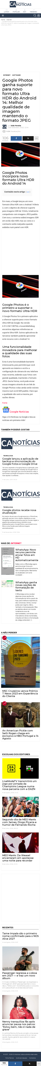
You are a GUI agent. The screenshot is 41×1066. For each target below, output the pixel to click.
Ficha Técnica (9, 1058)
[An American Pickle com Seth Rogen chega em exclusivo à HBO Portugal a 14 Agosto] (20, 715)
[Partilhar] (15, 1063)
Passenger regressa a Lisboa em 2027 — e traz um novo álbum (19, 976)
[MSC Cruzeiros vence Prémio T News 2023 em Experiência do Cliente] (20, 662)
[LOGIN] (38, 15)
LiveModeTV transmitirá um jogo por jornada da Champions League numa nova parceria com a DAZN (19, 785)
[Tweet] (29, 1063)
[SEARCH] (35, 15)
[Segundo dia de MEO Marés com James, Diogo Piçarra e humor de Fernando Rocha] (20, 807)
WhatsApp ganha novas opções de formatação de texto (26, 586)
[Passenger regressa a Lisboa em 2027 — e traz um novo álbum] (20, 958)
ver (28, 192)
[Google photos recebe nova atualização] (20, 495)
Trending (33, 12)
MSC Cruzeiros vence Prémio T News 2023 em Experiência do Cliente (20, 694)
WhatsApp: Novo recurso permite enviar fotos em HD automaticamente (26, 555)
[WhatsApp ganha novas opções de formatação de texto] (7, 583)
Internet (16, 543)
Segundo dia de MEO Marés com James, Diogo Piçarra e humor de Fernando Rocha (19, 822)
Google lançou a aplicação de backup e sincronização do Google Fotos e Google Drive (20, 461)
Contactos (32, 1058)
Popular (16, 12)
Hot (24, 12)
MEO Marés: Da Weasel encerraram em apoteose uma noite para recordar (18, 858)
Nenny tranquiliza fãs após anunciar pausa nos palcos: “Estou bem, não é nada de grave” (18, 1025)
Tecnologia (8, 456)
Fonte (4, 403)
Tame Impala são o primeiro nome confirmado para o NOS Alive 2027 (20, 936)
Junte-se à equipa (21, 1058)
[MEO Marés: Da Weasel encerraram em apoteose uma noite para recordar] (20, 842)
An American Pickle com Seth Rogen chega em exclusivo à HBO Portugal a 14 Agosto (20, 734)
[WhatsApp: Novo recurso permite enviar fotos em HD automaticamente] (7, 561)
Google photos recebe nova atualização (19, 511)
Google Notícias (19, 411)
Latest (6, 12)
